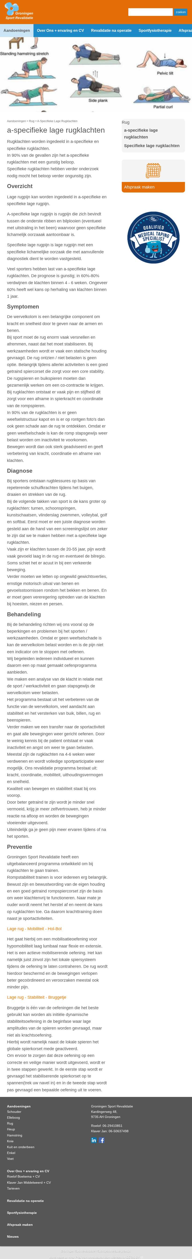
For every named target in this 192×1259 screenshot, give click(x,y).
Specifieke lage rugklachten (152, 145)
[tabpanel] (57, 241)
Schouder (14, 1112)
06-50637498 (119, 1131)
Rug (31, 121)
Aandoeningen (17, 31)
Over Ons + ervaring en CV (60, 31)
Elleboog (13, 1117)
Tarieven (13, 1188)
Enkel (11, 1153)
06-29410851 (112, 1126)
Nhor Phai (74, 1257)
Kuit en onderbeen (20, 1147)
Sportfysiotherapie (155, 31)
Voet (10, 1159)
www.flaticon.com (99, 1257)
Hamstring (14, 1135)
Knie (10, 1141)
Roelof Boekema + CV (23, 1176)
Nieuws (13, 1236)
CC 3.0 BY (133, 1257)
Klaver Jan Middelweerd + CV (29, 1182)
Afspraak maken (20, 1224)
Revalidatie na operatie (111, 31)
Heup (11, 1129)
